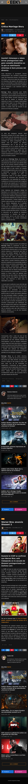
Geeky (18, 780)
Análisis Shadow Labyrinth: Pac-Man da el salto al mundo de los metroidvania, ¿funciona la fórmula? (13, 424)
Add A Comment (14, 501)
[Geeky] (14, 2)
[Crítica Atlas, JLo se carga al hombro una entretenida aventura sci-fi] (14, 701)
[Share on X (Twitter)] (12, 35)
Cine (3, 23)
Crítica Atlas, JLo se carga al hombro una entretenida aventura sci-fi (13, 711)
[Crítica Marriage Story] (14, 46)
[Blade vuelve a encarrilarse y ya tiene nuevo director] (14, 746)
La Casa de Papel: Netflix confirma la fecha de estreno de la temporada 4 (14, 620)
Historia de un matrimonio (8, 378)
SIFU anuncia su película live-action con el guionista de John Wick (13, 733)
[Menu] (2, 2)
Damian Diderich (9, 29)
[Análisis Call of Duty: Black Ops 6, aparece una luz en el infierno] (14, 460)
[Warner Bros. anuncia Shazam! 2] (14, 544)
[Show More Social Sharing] (25, 35)
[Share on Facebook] (5, 35)
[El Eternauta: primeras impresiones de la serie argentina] (14, 438)
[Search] (26, 2)
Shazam (10, 644)
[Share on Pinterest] (20, 35)
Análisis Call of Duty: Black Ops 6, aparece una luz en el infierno (12, 469)
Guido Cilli (8, 527)
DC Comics (4, 644)
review (8, 380)
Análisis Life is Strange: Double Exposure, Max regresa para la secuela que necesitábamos (13, 492)
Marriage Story (19, 378)
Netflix (3, 380)
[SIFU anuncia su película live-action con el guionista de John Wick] (14, 724)
